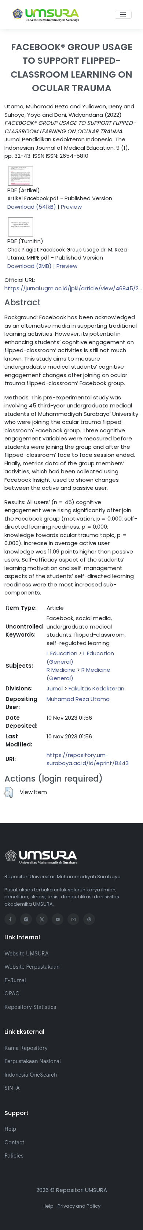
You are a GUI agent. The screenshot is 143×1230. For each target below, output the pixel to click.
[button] (8, 792)
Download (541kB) (31, 206)
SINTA (12, 1087)
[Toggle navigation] (123, 15)
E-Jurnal (15, 980)
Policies (13, 1155)
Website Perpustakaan (31, 966)
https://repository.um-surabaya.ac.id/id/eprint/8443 (88, 759)
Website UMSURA (26, 953)
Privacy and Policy (79, 1206)
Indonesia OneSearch (30, 1074)
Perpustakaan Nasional (32, 1061)
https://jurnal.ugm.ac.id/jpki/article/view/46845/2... (73, 288)
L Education (62, 653)
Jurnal (55, 688)
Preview (71, 206)
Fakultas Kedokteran (96, 688)
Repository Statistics (30, 1006)
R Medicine (61, 670)
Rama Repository (26, 1047)
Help (10, 1128)
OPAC (11, 993)
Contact (14, 1142)
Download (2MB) (29, 266)
